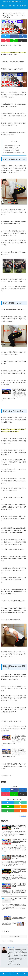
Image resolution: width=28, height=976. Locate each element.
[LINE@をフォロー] (7, 806)
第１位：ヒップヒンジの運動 (12, 150)
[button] (25, 466)
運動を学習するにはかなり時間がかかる (14, 152)
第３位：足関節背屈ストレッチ (12, 145)
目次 (12, 141)
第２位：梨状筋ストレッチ (11, 148)
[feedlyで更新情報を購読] (7, 810)
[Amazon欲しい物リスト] (20, 806)
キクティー (11, 947)
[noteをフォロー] (20, 802)
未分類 (4, 782)
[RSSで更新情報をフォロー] (20, 810)
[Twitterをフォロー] (7, 802)
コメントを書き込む (14, 936)
